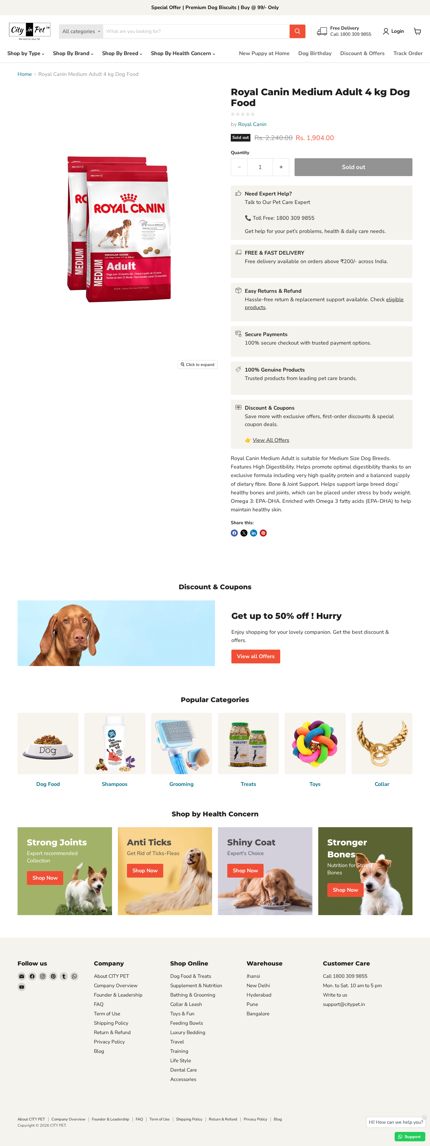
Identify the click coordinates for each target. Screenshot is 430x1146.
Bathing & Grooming (192, 995)
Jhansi (253, 976)
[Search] (297, 31)
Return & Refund (112, 1032)
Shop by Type (24, 53)
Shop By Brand (72, 53)
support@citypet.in (344, 1004)
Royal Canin (252, 124)
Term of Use (107, 1013)
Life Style (180, 1060)
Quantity (240, 152)
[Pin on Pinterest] (263, 533)
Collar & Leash (186, 1004)
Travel (177, 1041)
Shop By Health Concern (182, 53)
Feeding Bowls (186, 1023)
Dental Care (183, 1070)
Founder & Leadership (118, 995)
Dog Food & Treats (190, 976)
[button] (395, 31)
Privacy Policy (109, 1041)
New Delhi (258, 985)
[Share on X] (243, 533)
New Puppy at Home (264, 53)
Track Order (408, 53)
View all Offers (256, 656)
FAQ (99, 1004)
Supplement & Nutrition (196, 985)
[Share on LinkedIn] (253, 533)
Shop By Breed (121, 53)
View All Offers (271, 440)
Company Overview (115, 985)
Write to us (335, 995)
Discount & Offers (362, 53)
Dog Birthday (314, 53)
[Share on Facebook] (234, 533)
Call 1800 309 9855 (345, 976)
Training (179, 1051)
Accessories (183, 1079)
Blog (99, 1051)
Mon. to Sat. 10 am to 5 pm (352, 985)
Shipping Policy (111, 1023)
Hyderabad (259, 995)
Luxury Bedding (187, 1032)
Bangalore (258, 1013)
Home (25, 74)
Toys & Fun (182, 1013)
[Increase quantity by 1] (281, 167)
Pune (252, 1004)
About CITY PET (111, 976)
